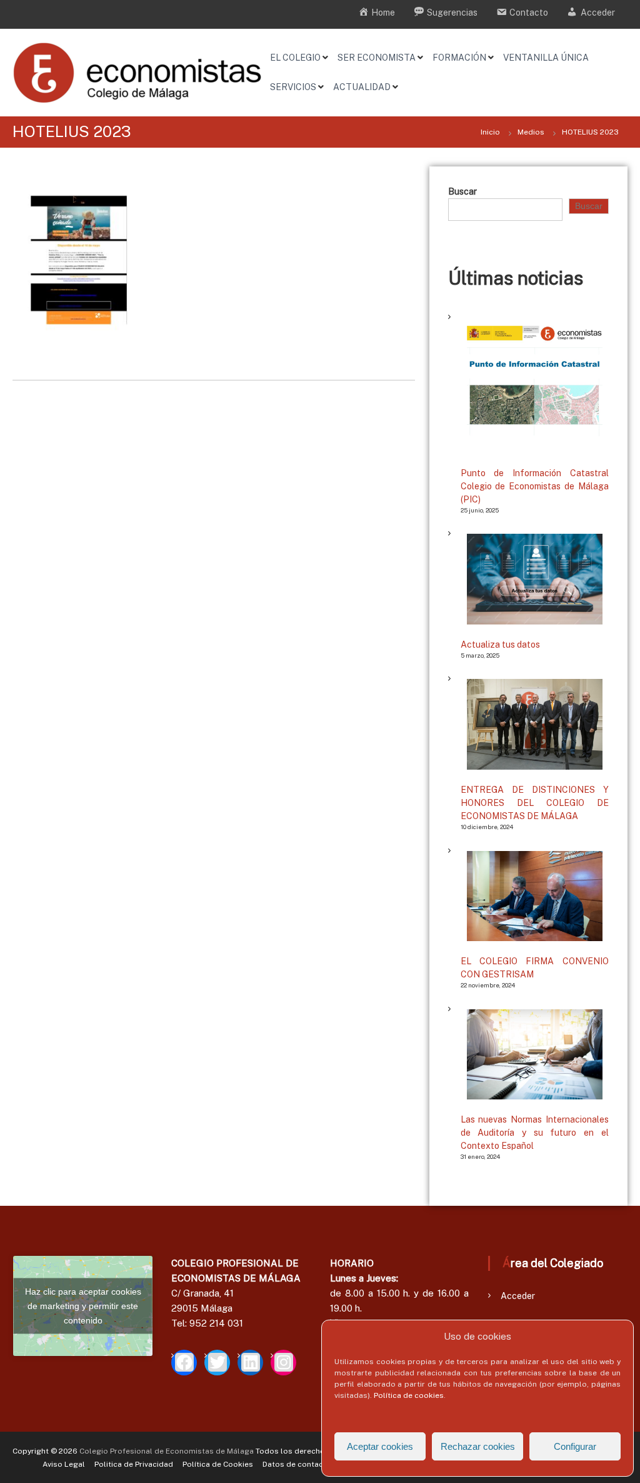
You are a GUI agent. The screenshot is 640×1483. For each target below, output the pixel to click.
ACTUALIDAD (362, 87)
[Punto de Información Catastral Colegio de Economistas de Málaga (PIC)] (535, 385)
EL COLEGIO (295, 58)
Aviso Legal (63, 1464)
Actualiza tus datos (500, 645)
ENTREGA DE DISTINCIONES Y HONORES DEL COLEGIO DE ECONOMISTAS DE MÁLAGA (535, 803)
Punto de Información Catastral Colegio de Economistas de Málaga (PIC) (535, 486)
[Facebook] (184, 1362)
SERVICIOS (293, 87)
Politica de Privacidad (133, 1464)
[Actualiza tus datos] (535, 578)
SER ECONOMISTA (377, 58)
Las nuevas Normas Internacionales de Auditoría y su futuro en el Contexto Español (535, 1132)
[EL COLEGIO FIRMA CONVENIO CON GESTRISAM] (535, 896)
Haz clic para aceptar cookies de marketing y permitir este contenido (83, 1306)
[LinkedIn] (250, 1362)
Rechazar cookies (478, 1446)
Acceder (518, 1296)
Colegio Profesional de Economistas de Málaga (166, 1451)
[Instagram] (283, 1362)
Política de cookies (409, 1395)
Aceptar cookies (380, 1446)
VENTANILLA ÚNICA (546, 58)
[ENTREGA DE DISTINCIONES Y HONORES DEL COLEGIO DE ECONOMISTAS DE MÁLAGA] (535, 724)
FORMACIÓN (459, 58)
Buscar (462, 191)
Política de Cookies (217, 1464)
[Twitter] (217, 1362)
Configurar (575, 1446)
